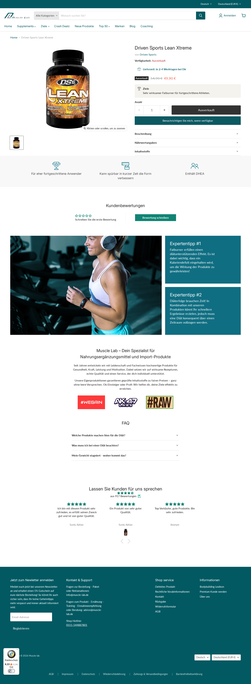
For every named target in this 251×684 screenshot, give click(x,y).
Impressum (67, 674)
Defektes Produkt (165, 586)
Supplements (25, 26)
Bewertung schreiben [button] (155, 217)
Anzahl (138, 102)
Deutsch (205, 4)
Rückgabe (160, 601)
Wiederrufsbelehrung (114, 674)
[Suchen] (200, 15)
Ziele (44, 26)
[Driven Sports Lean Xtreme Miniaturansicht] (16, 142)
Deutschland (228, 4)
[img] (125, 493)
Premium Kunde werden (213, 591)
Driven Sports (148, 54)
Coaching (147, 26)
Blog (132, 26)
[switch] (11, 671)
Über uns (205, 596)
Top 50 (103, 26)
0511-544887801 (76, 624)
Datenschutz (88, 674)
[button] (123, 541)
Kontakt (159, 596)
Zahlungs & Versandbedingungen (151, 674)
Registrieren (21, 628)
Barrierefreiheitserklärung (189, 674)
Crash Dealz (62, 26)
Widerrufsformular (165, 606)
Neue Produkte (84, 26)
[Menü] (17, 650)
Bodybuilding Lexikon (212, 586)
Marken (119, 26)
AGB (158, 611)
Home (8, 26)
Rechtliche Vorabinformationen (172, 591)
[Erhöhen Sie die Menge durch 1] (164, 110)
